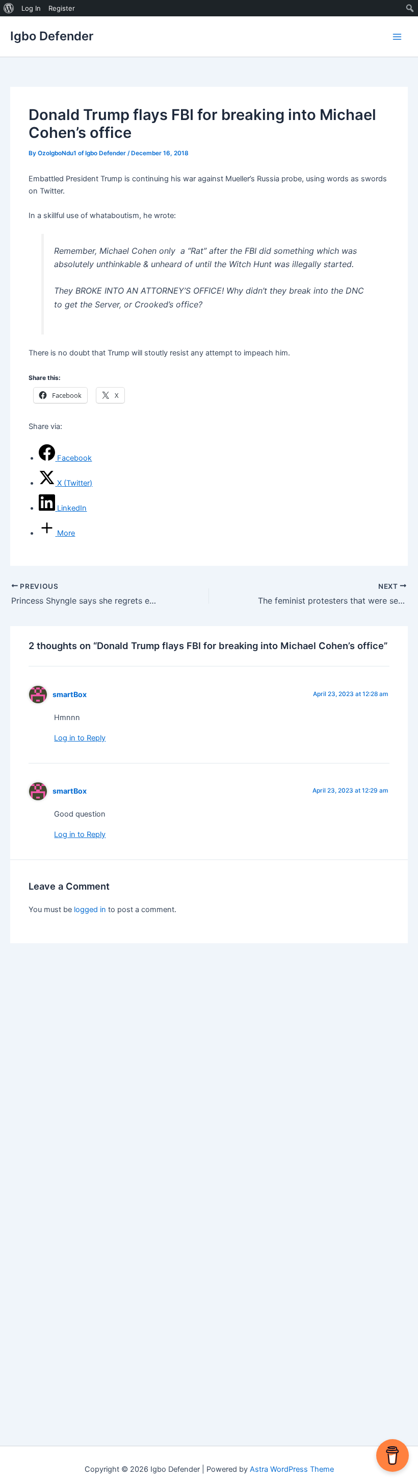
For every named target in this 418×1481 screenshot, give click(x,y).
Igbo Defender (51, 36)
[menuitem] (9, 8)
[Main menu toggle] (397, 36)
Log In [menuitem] (31, 8)
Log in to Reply (80, 738)
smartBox (70, 694)
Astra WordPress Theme (292, 1469)
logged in (90, 909)
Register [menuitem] (61, 8)
